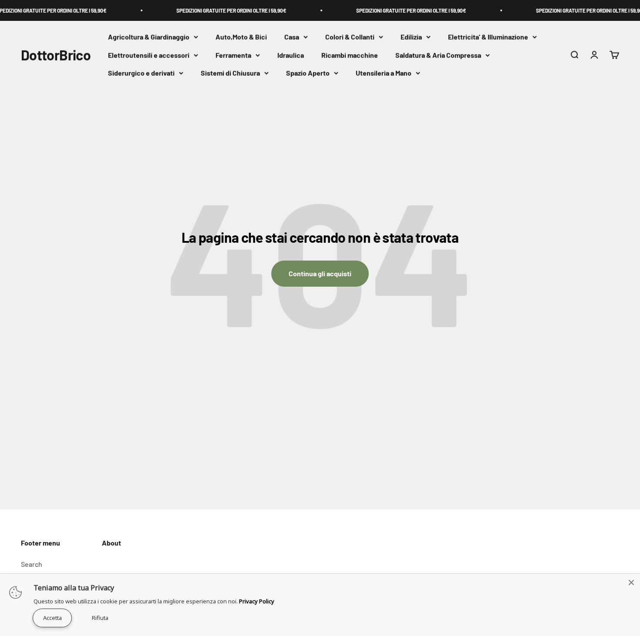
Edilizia (411, 37)
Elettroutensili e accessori (148, 55)
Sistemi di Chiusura (230, 73)
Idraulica (290, 55)
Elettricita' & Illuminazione (488, 37)
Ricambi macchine (349, 55)
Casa (291, 37)
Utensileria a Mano (383, 73)
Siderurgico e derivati (141, 73)
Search (31, 564)
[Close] (631, 582)
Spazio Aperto (308, 73)
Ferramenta (233, 55)
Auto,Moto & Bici (241, 37)
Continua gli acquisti (320, 273)
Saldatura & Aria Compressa (438, 55)
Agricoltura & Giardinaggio (148, 37)
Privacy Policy (256, 601)
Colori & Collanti (349, 37)
